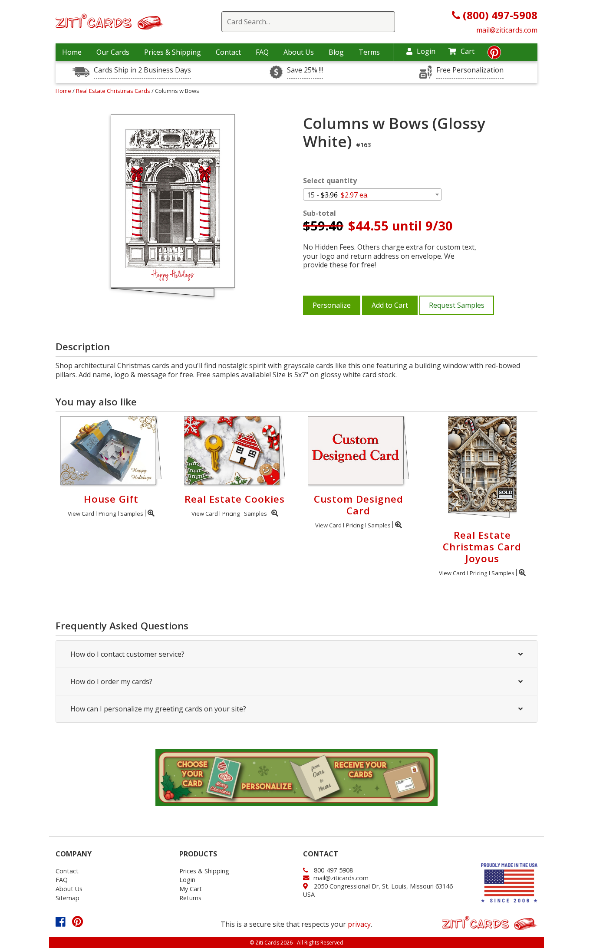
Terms (369, 52)
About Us (298, 52)
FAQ (262, 52)
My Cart (190, 889)
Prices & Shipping (172, 52)
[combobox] (372, 194)
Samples (131, 513)
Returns (190, 898)
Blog (336, 52)
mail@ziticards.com (506, 30)
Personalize (332, 305)
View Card (81, 513)
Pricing (107, 513)
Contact (228, 52)
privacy (359, 924)
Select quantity (330, 181)
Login (426, 51)
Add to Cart (390, 305)
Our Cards (112, 52)
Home (72, 52)
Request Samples (456, 305)
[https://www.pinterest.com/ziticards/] (494, 54)
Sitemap (67, 898)
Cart (467, 51)
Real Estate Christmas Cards (114, 91)
